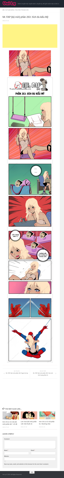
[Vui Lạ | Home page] (9, 3)
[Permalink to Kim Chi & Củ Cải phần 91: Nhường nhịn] (47, 415)
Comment (7, 439)
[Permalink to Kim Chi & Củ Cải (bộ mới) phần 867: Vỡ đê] (10, 415)
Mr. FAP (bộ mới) (8, 10)
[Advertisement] (29, 36)
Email (33, 450)
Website (6, 456)
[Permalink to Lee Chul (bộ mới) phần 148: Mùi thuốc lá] (29, 415)
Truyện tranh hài (21, 10)
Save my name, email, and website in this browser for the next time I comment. (26, 464)
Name (6, 450)
